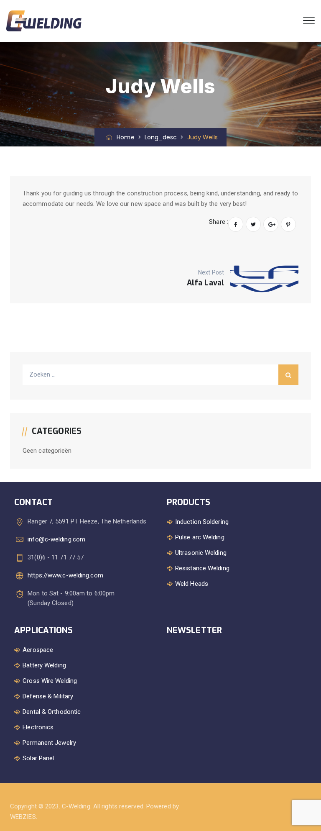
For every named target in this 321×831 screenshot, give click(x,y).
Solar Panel (38, 758)
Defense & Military (48, 696)
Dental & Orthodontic (52, 712)
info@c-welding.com (56, 539)
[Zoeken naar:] (160, 374)
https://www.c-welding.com (65, 575)
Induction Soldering (202, 522)
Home (123, 137)
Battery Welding (44, 665)
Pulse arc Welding (199, 537)
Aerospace (38, 650)
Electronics (38, 727)
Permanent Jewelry (49, 742)
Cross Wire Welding (50, 681)
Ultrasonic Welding (201, 553)
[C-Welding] (44, 21)
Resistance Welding (202, 568)
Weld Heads (191, 583)
